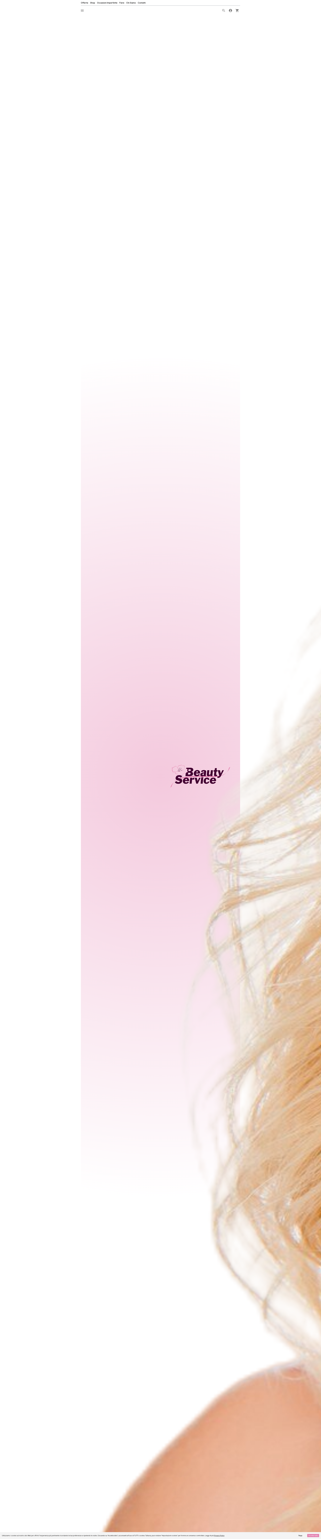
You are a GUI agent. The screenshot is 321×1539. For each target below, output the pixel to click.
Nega (300, 1535)
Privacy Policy (219, 1535)
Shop (92, 3)
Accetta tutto (313, 1535)
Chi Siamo (131, 3)
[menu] (82, 10)
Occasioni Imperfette (107, 3)
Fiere (121, 3)
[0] (237, 10)
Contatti (142, 3)
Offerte (84, 3)
